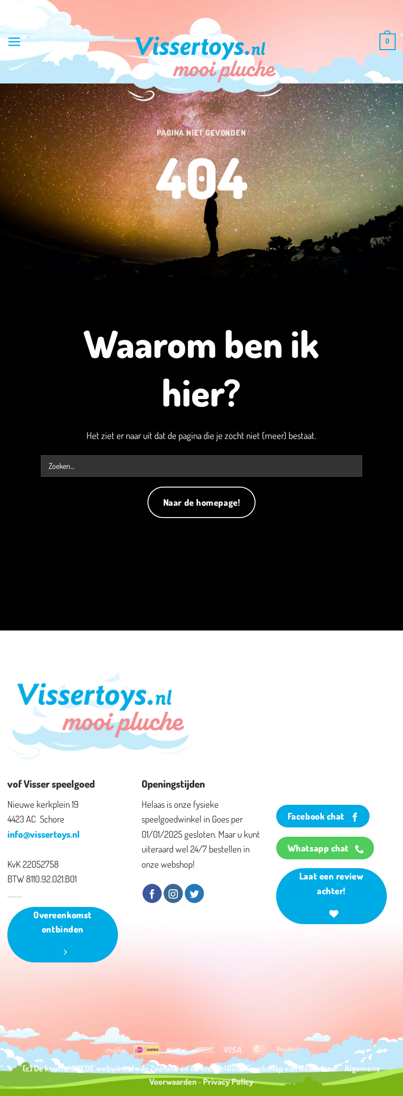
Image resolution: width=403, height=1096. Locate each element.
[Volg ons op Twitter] (194, 894)
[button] (14, 41)
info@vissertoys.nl (43, 834)
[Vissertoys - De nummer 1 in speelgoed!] (205, 59)
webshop (267, 1068)
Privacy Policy (228, 1081)
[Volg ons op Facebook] (152, 894)
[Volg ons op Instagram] (173, 894)
